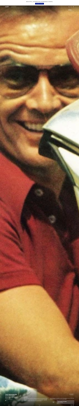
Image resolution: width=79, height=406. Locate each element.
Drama (8, 399)
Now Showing (13, 6)
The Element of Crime (62, 401)
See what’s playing (39, 3)
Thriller (6, 399)
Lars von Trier (60, 402)
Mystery (11, 399)
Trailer (72, 394)
